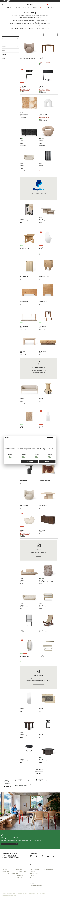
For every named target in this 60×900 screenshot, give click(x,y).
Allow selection (30, 461)
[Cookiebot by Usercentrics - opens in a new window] (48, 437)
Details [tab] (30, 440)
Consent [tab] (12, 440)
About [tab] (47, 440)
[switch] (23, 457)
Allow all (47, 461)
